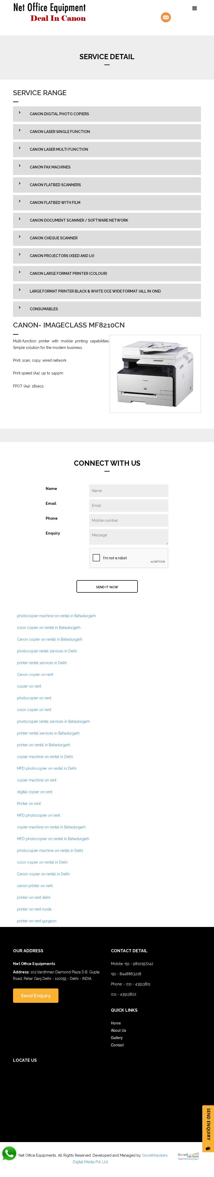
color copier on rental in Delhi (42, 862)
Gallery (117, 1037)
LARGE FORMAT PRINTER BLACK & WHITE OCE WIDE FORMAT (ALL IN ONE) (95, 291)
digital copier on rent (34, 792)
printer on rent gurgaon (36, 921)
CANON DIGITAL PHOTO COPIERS (59, 114)
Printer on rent (29, 804)
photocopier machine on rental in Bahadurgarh (56, 616)
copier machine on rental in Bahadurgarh (51, 827)
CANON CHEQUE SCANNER (54, 238)
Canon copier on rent (35, 674)
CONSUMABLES (44, 309)
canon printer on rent (34, 886)
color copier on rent (34, 710)
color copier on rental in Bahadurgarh (48, 628)
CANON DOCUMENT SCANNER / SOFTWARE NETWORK (79, 220)
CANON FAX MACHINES (50, 167)
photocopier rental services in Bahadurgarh (53, 721)
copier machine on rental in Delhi (45, 757)
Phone (52, 518)
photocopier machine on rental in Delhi (50, 850)
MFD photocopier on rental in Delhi (46, 768)
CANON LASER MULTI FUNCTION (59, 149)
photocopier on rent (34, 698)
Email (51, 503)
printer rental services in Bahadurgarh (48, 733)
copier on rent (29, 686)
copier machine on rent (36, 780)
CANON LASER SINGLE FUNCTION (60, 132)
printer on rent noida (34, 909)
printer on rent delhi (33, 897)
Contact (117, 1044)
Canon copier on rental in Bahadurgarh (49, 639)
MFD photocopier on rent (38, 815)
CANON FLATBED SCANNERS (55, 185)
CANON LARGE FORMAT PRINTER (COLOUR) (68, 273)
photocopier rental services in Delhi (47, 651)
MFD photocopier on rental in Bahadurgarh (53, 839)
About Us (118, 1030)
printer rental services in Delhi (42, 663)
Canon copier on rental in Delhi (43, 874)
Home (116, 1023)
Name (51, 489)
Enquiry (53, 533)
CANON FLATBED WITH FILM (55, 203)
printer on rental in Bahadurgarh (43, 745)
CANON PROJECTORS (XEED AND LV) (62, 256)
